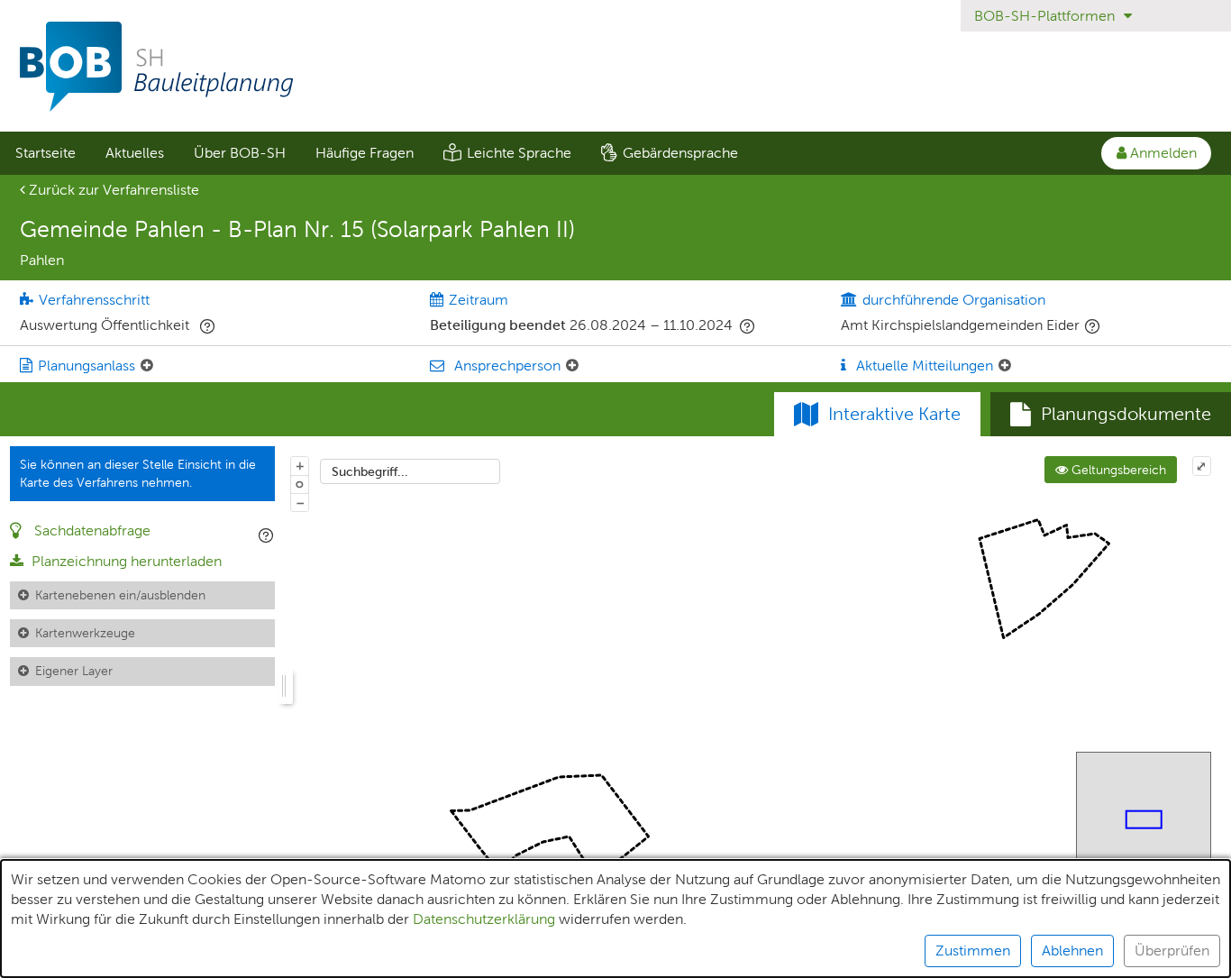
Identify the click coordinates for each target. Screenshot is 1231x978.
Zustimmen (972, 950)
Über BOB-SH (240, 152)
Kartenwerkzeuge (85, 633)
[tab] (1110, 414)
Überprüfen (1172, 950)
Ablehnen (1072, 950)
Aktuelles (134, 152)
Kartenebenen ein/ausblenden (120, 595)
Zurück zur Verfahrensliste (112, 189)
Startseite (45, 152)
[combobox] (410, 471)
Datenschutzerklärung (484, 919)
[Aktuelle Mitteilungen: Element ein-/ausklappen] (1004, 366)
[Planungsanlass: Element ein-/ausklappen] (147, 366)
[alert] (615, 918)
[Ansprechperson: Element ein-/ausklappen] (572, 366)
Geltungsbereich (1117, 469)
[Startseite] (615, 67)
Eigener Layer (74, 670)
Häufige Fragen (364, 152)
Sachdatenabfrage (90, 530)
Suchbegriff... (370, 471)
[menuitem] (45, 153)
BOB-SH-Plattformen (1046, 15)
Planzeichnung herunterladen (125, 561)
